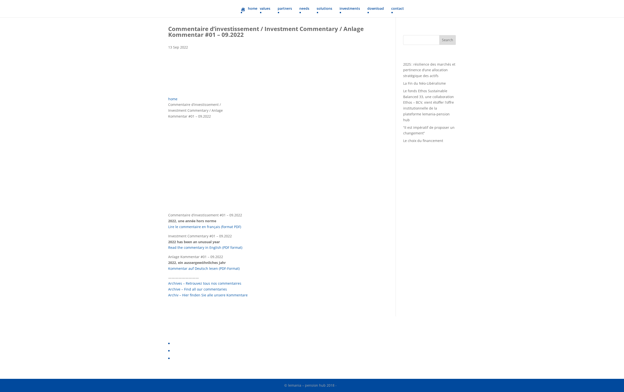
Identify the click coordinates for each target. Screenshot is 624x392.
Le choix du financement (423, 140)
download (375, 9)
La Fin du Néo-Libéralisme (424, 83)
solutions (324, 9)
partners (285, 9)
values (265, 9)
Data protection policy (189, 343)
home (172, 99)
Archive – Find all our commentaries (197, 289)
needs (304, 9)
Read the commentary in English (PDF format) (205, 247)
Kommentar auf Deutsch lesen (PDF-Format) (204, 268)
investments (350, 9)
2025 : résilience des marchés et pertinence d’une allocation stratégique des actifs (429, 70)
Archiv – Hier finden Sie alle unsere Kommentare (208, 295)
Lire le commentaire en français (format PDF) (204, 226)
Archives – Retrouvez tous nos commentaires (204, 283)
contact (397, 9)
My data (178, 358)
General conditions (187, 350)
